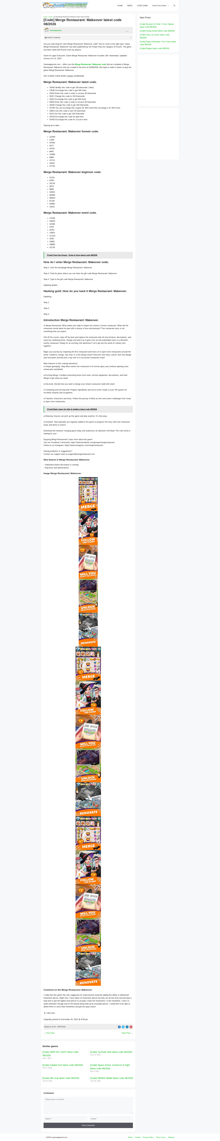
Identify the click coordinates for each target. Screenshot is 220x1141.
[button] (88, 494)
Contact (138, 1137)
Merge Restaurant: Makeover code (90, 64)
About (130, 1137)
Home (45, 17)
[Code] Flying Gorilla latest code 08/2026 (157, 31)
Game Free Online (159, 6)
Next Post (126, 1033)
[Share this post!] (119, 1028)
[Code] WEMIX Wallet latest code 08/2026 (111, 1078)
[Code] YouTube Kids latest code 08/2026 (111, 1052)
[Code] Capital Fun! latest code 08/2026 (62, 1065)
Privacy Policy (148, 1137)
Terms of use (161, 1137)
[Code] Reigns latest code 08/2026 (154, 48)
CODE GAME (142, 6)
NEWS (129, 6)
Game (51, 17)
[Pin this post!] (131, 1028)
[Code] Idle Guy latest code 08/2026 (60, 1078)
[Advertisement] (163, 80)
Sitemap (171, 1137)
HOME (120, 6)
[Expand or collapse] (130, 37)
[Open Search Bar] (174, 5)
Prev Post (50, 1033)
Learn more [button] (51, 1013)
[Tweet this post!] (123, 1028)
